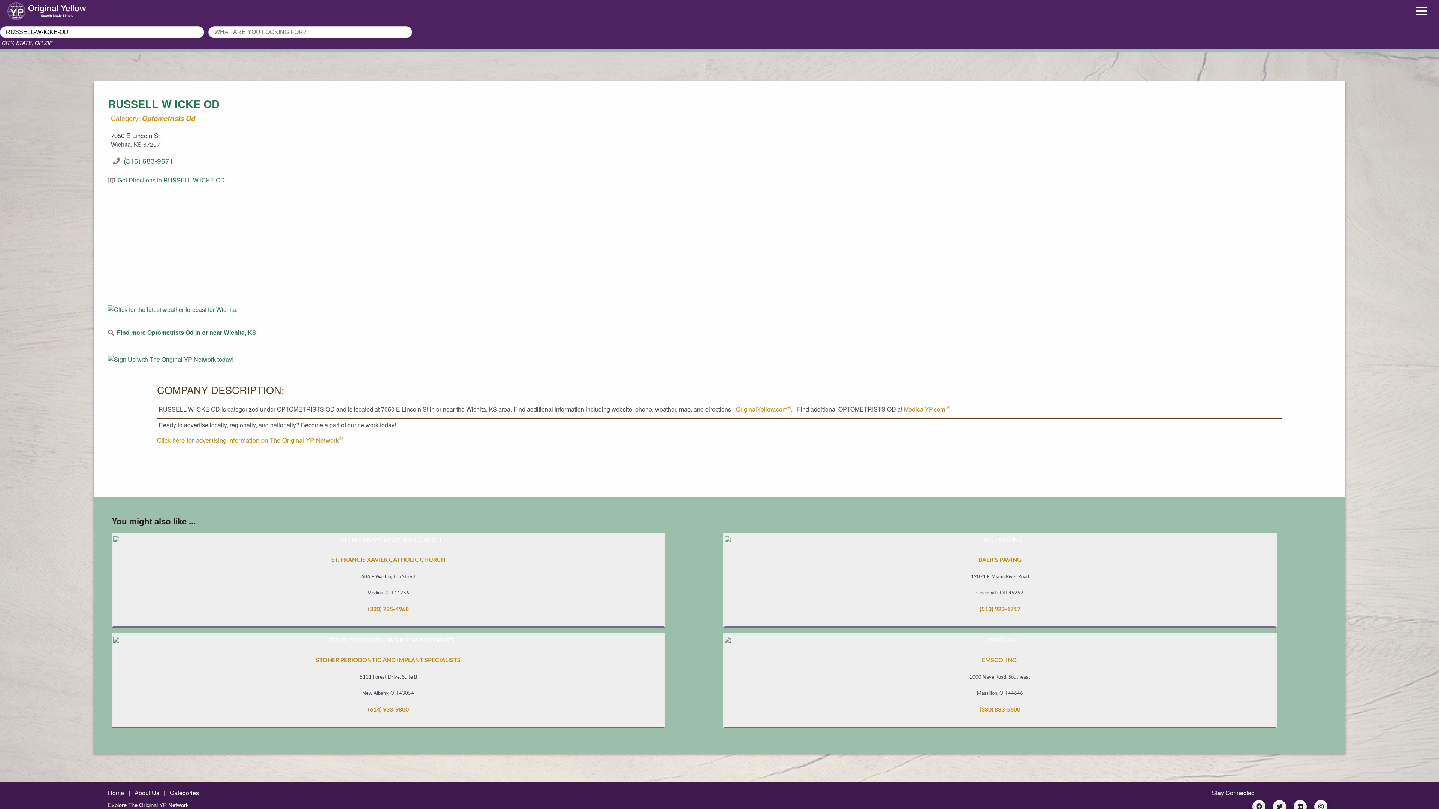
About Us (147, 792)
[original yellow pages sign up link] (170, 359)
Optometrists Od (168, 118)
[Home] (180, 9)
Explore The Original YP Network (148, 805)
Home (116, 792)
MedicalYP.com (927, 409)
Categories (184, 792)
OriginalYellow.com (763, 409)
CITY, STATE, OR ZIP (27, 42)
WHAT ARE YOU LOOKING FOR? (252, 24)
